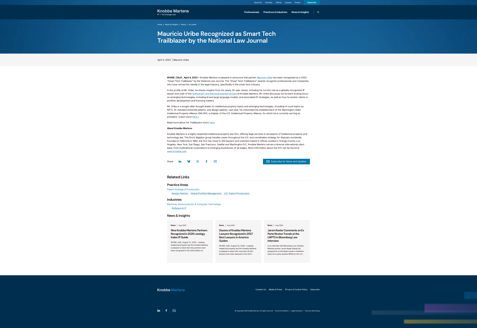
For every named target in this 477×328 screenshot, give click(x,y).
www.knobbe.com (176, 151)
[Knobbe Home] (171, 290)
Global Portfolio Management (206, 193)
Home (159, 24)
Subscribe (311, 2)
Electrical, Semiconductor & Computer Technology (194, 204)
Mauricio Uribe (264, 77)
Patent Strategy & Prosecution (183, 189)
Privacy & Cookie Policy (296, 289)
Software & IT (179, 208)
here (194, 117)
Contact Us (261, 289)
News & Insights (300, 12)
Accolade (192, 24)
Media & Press (275, 289)
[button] (318, 12)
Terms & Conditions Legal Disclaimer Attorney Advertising (297, 311)
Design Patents (180, 193)
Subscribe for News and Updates (288, 161)
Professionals (251, 12)
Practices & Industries (275, 12)
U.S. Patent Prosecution (236, 193)
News (183, 24)
